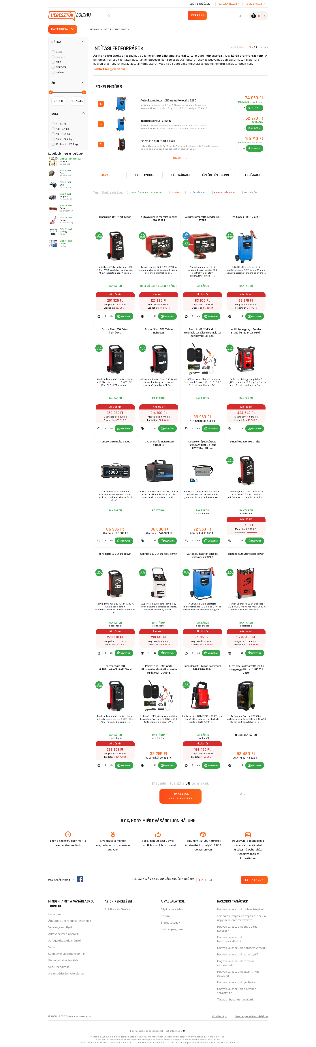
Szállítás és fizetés (117, 909)
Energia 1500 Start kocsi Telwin (246, 554)
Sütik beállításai (59, 967)
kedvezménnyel (224, 192)
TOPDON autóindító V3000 (115, 442)
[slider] (50, 92)
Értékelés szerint (216, 175)
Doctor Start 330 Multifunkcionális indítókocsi (115, 667)
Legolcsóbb (144, 175)
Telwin (60, 72)
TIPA (58, 62)
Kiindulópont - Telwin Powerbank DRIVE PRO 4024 (202, 667)
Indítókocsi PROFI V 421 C (246, 217)
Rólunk (166, 916)
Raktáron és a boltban (146, 192)
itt (184, 1031)
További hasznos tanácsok (235, 999)
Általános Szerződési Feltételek (69, 920)
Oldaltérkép (219, 1016)
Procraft (60, 56)
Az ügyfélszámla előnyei (64, 940)
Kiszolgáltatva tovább (63, 960)
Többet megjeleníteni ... (110, 69)
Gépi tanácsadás (172, 909)
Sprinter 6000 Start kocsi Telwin (158, 554)
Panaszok (55, 914)
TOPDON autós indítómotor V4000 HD (158, 443)
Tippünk (176, 192)
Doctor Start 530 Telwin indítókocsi (159, 331)
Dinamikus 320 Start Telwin (246, 442)
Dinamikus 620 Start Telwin (115, 554)
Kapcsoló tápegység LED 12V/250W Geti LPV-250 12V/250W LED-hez (202, 445)
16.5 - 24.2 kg (64, 139)
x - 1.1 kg (61, 123)
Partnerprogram (172, 929)
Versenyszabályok (60, 927)
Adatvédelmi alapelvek (63, 934)
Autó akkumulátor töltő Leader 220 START (159, 218)
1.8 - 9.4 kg (62, 128)
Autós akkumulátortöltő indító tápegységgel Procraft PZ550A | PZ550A (246, 669)
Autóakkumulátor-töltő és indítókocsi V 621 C (202, 555)
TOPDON (61, 67)
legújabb (252, 175)
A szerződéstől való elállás (66, 973)
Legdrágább (180, 175)
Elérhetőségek (200, 3)
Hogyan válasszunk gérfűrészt (237, 982)
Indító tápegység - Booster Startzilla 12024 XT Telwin (246, 331)
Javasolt (108, 175)
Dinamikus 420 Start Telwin (115, 217)
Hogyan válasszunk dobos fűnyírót (240, 909)
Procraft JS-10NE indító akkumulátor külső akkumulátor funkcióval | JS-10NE (158, 669)
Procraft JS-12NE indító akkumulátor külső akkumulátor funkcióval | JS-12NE (202, 332)
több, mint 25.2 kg (67, 144)
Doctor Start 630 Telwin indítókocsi (115, 331)
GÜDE (59, 51)
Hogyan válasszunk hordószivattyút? (242, 948)
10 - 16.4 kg (63, 133)
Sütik (51, 947)
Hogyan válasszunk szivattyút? (238, 954)
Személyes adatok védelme (66, 953)
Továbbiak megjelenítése (180, 796)
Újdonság (250, 192)
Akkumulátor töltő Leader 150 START (202, 218)
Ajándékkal (197, 192)
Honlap (94, 29)
